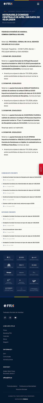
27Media (25, 399)
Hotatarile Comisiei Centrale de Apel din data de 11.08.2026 (21, 223)
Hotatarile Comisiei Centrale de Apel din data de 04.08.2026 (21, 236)
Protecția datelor (12, 386)
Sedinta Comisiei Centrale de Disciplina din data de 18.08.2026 (22, 177)
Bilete (5, 339)
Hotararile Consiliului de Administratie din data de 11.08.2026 (21, 184)
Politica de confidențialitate (27, 386)
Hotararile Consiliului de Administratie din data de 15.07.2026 (21, 190)
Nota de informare (21, 389)
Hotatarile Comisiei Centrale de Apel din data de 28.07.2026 (21, 242)
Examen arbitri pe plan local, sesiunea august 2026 (18, 203)
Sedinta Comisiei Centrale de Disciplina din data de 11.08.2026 (22, 197)
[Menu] (38, 3)
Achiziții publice (8, 359)
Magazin (5, 342)
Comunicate (7, 356)
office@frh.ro (7, 378)
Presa (5, 330)
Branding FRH (7, 333)
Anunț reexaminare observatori (12, 229)
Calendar (6, 336)
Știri (4, 354)
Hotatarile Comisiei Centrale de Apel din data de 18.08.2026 (21, 216)
